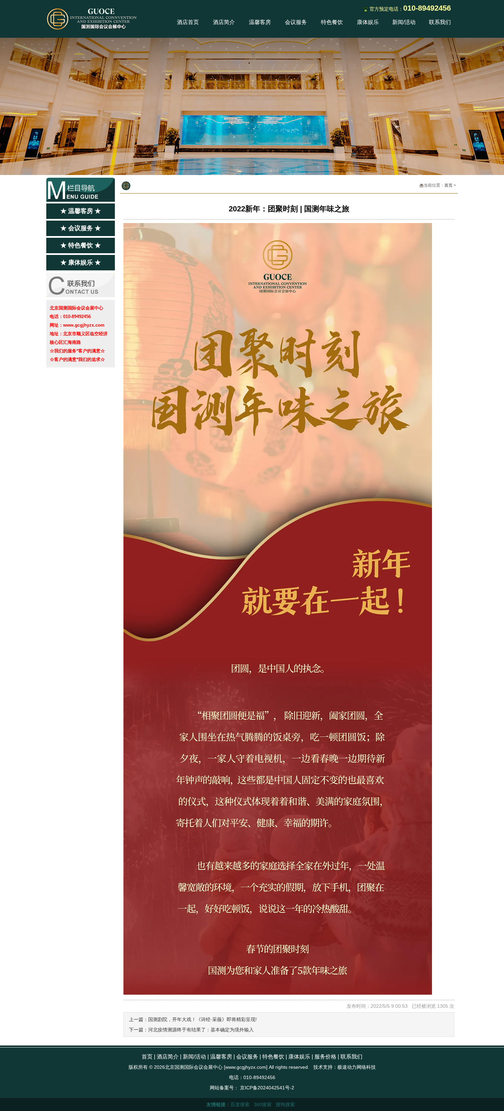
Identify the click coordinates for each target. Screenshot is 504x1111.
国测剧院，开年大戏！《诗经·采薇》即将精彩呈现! (202, 1019)
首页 (448, 185)
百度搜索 (240, 1104)
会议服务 (296, 22)
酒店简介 (224, 22)
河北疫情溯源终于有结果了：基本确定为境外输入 (201, 1029)
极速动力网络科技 (356, 1067)
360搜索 (263, 1104)
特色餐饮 (332, 22)
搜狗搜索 (285, 1104)
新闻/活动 (404, 22)
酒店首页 (188, 22)
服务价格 (325, 1057)
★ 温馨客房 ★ (80, 211)
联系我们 (440, 22)
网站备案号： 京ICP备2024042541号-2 (252, 1087)
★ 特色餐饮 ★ (80, 245)
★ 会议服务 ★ (80, 228)
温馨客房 (260, 22)
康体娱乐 (368, 22)
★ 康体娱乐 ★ (80, 262)
